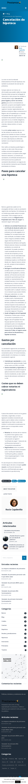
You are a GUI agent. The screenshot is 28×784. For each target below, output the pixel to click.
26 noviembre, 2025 (10, 532)
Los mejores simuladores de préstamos (13, 568)
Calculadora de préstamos (12, 530)
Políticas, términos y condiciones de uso (14, 694)
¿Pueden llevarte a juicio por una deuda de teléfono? (16, 537)
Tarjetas (4, 650)
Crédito (4, 621)
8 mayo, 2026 (13, 541)
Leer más (23, 782)
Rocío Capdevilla (14, 509)
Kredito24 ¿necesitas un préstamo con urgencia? (16, 546)
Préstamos (5, 646)
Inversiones (5, 641)
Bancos (4, 613)
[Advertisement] (8, 49)
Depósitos (5, 629)
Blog (8, 14)
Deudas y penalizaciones (9, 633)
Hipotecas (5, 637)
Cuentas (4, 625)
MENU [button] (4, 8)
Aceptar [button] (18, 782)
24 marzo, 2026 (14, 548)
